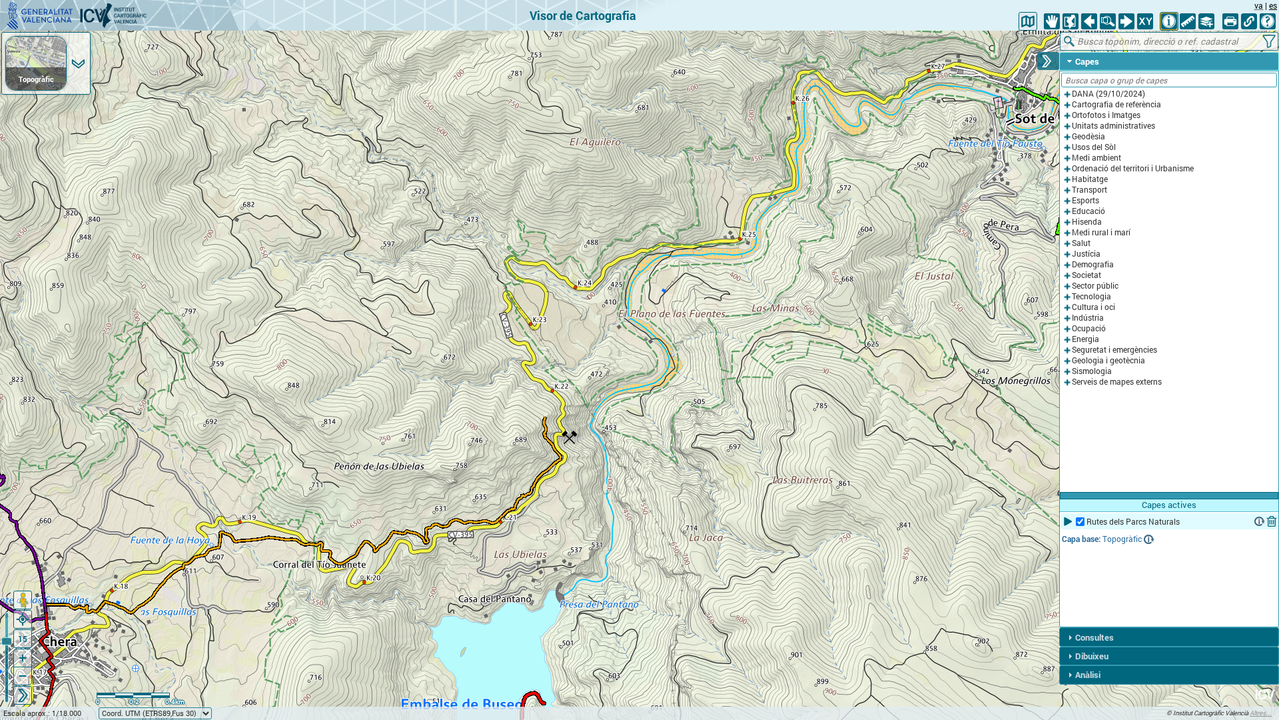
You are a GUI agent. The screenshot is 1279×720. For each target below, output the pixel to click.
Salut (1081, 243)
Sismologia (1092, 371)
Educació (1088, 211)
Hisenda (1087, 222)
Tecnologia (1091, 296)
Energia (1085, 339)
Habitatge (1090, 179)
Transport (1089, 190)
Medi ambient (1096, 158)
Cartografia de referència (1116, 104)
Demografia (1093, 264)
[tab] (1169, 61)
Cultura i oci (1093, 307)
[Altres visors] (1028, 21)
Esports (1085, 200)
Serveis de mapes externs (1117, 382)
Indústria (1088, 318)
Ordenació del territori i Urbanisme (1133, 168)
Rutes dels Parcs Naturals (1133, 522)
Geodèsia (1088, 136)
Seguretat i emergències (1114, 350)
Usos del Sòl (1094, 147)
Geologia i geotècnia (1108, 360)
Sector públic (1095, 286)
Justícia (1086, 254)
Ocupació (1089, 328)
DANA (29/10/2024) (1108, 94)
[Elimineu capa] (1271, 521)
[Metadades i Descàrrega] (1259, 521)
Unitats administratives (1113, 126)
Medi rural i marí (1101, 232)
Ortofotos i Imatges (1106, 115)
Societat (1086, 275)
